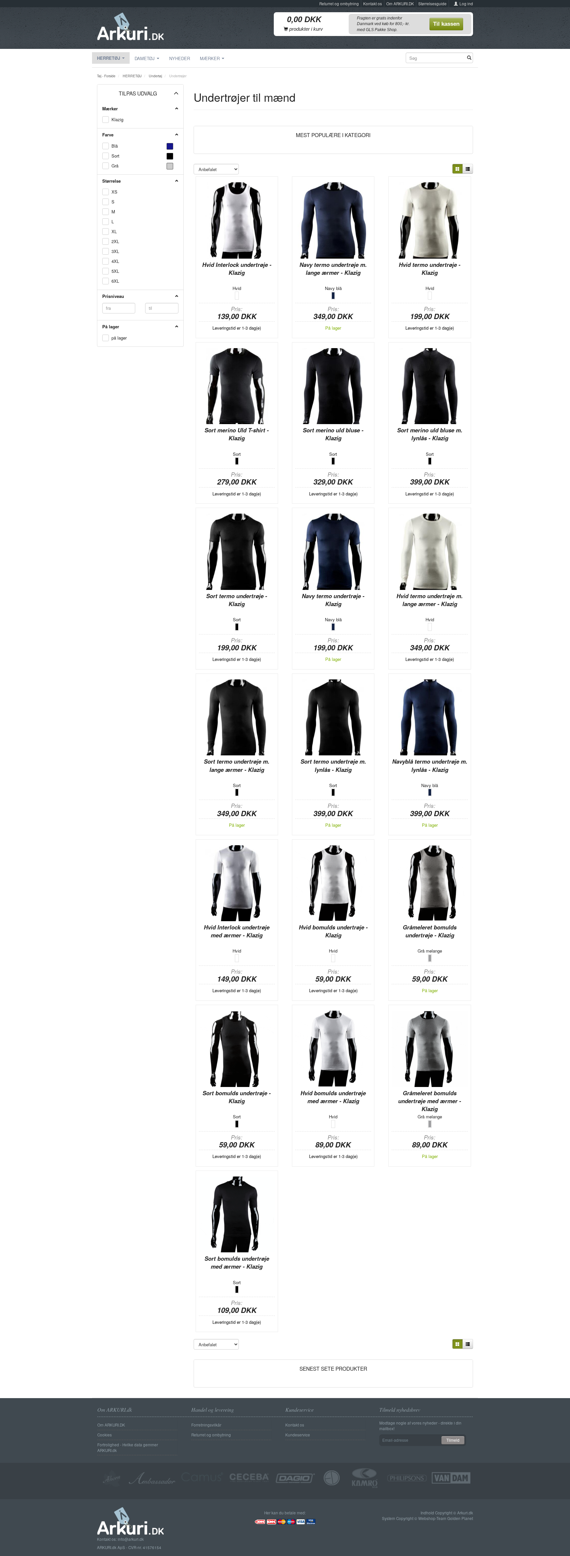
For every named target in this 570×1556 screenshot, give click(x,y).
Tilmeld (452, 1440)
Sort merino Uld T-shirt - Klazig (237, 434)
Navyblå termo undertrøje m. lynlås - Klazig (429, 765)
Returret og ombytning (339, 3)
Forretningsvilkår (206, 1425)
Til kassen (446, 24)
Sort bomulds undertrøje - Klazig (237, 1097)
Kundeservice (297, 1434)
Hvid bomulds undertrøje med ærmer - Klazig (333, 1097)
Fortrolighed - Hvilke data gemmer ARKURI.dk (127, 1447)
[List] (467, 169)
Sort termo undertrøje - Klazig (236, 600)
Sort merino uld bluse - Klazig (333, 434)
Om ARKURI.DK (400, 3)
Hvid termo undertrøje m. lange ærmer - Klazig (429, 600)
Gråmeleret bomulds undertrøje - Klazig (430, 931)
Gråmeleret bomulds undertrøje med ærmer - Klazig (429, 1101)
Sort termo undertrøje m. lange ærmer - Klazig (236, 765)
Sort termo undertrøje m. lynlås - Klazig (333, 765)
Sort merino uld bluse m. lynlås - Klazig (429, 434)
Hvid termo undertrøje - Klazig (429, 268)
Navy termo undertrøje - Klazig (333, 600)
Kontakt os (372, 3)
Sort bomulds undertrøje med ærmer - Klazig (237, 1262)
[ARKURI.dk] (130, 25)
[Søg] (469, 58)
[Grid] (457, 169)
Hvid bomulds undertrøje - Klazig (333, 931)
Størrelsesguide (432, 3)
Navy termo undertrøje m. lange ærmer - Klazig (333, 268)
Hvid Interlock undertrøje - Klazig (236, 268)
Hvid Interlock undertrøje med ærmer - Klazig (236, 931)
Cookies (104, 1434)
